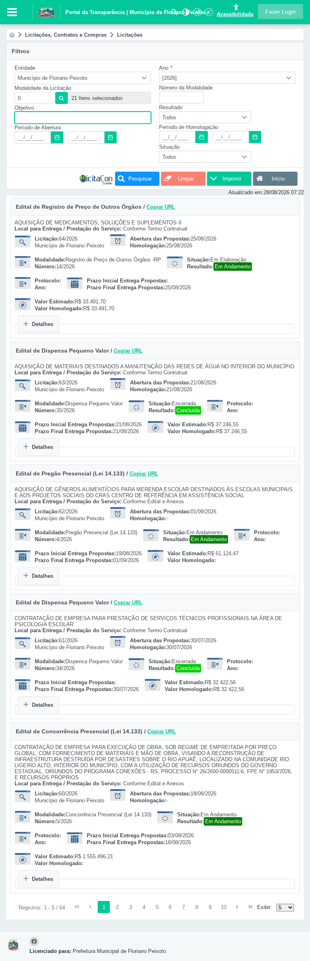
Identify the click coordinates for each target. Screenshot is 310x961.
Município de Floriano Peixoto (52, 78)
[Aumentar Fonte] (196, 14)
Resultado (170, 107)
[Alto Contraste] (185, 14)
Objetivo (24, 108)
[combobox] (83, 78)
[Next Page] (237, 907)
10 (223, 907)
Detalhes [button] (42, 324)
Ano (165, 68)
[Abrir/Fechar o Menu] (12, 12)
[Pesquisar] (174, 14)
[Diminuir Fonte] (208, 14)
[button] (280, 11)
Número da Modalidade (186, 88)
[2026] (169, 78)
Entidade (25, 68)
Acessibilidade (235, 14)
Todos (169, 117)
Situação (169, 147)
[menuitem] (12, 34)
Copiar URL (161, 207)
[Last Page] (251, 907)
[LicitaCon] (96, 179)
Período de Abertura (38, 128)
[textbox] (35, 98)
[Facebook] (35, 942)
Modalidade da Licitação (43, 88)
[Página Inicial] (12, 34)
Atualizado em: (246, 192)
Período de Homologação (188, 127)
